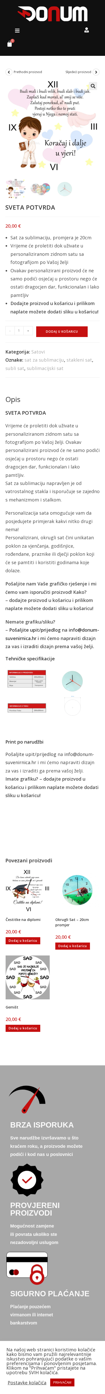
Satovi (38, 352)
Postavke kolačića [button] (27, 1382)
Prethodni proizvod (28, 72)
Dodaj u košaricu (62, 331)
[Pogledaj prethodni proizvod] (8, 72)
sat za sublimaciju (44, 360)
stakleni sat (79, 360)
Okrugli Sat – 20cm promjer (72, 922)
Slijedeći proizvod (78, 72)
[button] (17, 30)
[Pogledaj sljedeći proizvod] (96, 72)
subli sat (14, 368)
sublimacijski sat (45, 368)
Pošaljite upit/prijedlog (35, 630)
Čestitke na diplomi (23, 919)
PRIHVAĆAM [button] (62, 1382)
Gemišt (12, 1007)
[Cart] (8, 45)
